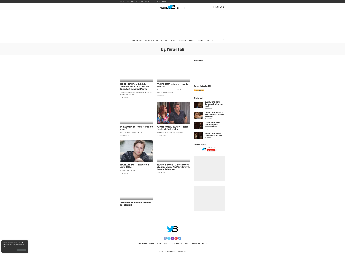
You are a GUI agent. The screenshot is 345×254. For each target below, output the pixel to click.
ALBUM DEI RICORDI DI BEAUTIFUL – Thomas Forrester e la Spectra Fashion (172, 127)
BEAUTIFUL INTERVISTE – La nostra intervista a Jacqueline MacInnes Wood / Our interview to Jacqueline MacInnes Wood (173, 167)
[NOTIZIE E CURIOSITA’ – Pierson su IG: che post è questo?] (136, 113)
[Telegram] (223, 7)
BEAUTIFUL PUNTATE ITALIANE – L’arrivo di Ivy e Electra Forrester (213, 134)
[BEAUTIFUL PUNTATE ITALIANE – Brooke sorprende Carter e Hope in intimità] (198, 105)
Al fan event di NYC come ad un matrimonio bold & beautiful (135, 203)
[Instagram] (218, 7)
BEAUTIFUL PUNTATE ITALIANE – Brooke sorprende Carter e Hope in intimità (214, 104)
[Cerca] (223, 40)
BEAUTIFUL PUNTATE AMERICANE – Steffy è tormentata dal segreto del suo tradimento (214, 114)
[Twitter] (216, 7)
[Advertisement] (172, 24)
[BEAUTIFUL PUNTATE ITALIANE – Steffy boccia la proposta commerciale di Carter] (198, 125)
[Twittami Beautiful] (172, 7)
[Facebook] (213, 7)
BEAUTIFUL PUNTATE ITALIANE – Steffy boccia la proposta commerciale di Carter (213, 125)
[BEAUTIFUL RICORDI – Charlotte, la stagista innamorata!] (173, 70)
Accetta (21, 250)
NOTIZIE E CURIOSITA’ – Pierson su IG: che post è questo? (136, 127)
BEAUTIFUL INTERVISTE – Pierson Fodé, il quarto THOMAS (134, 165)
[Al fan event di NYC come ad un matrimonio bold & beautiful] (136, 189)
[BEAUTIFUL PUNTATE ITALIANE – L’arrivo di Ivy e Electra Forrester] (198, 135)
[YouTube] (221, 7)
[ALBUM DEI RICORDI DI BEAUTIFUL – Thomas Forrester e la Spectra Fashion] (173, 113)
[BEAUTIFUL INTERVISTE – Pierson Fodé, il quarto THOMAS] (136, 151)
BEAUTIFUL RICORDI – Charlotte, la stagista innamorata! (172, 85)
